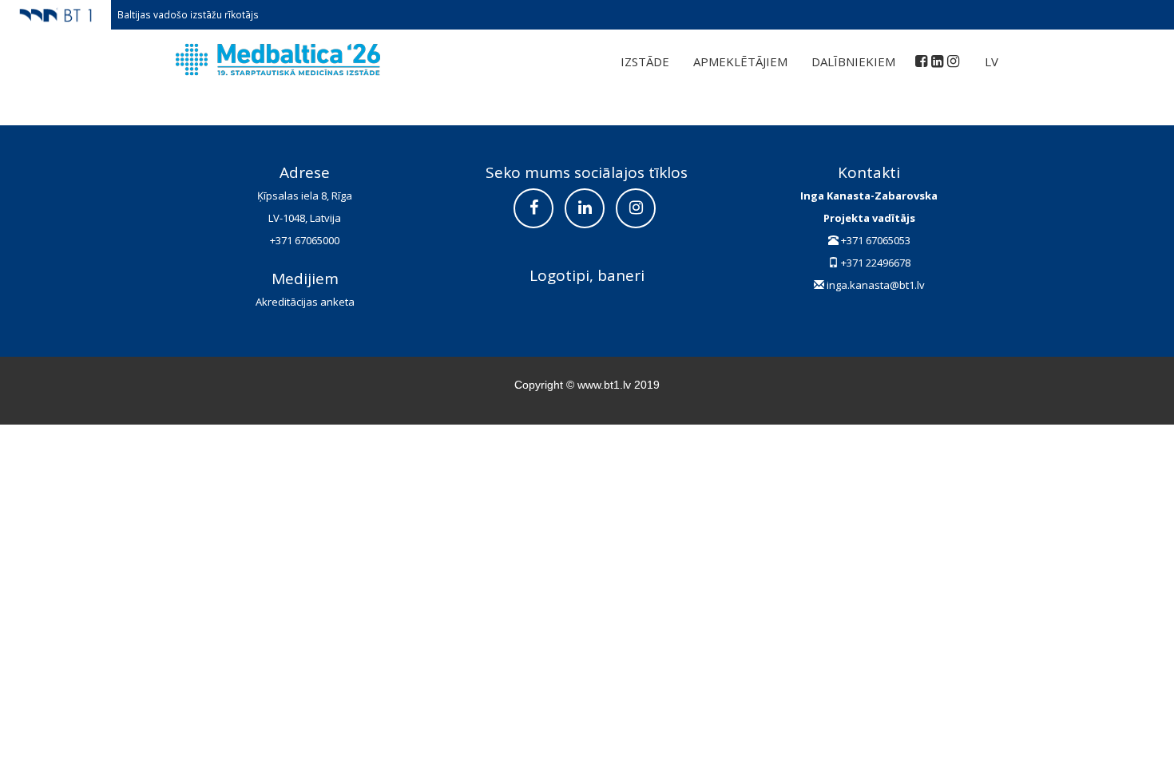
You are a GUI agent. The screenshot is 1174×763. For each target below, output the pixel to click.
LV (991, 61)
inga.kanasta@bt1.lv (876, 285)
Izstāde (645, 61)
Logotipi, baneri (587, 275)
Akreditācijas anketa (305, 302)
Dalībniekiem (853, 61)
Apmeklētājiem (740, 61)
